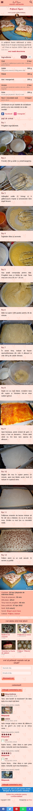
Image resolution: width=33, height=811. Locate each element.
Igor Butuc (29, 800)
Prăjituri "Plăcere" (23, 651)
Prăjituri (10, 614)
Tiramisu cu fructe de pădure (8, 652)
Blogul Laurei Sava (14, 611)
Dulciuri (17, 614)
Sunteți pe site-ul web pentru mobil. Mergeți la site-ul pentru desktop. (16, 790)
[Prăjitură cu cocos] (24, 628)
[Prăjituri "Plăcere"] (24, 645)
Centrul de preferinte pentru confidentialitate (16, 795)
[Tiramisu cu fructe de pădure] (9, 645)
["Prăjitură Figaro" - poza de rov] (9, 774)
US (29, 57)
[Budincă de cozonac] (9, 628)
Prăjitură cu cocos (24, 635)
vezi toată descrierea (16, 51)
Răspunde (5, 715)
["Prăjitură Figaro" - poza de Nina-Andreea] (9, 710)
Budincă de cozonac (6, 636)
